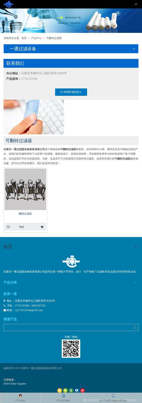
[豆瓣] (71, 390)
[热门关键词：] (135, 327)
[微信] (65, 390)
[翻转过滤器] (25, 189)
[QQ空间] (59, 390)
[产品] (71, 20)
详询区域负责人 (72, 92)
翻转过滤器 (25, 213)
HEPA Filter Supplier (15, 383)
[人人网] (77, 390)
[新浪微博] (82, 390)
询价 (21, 226)
